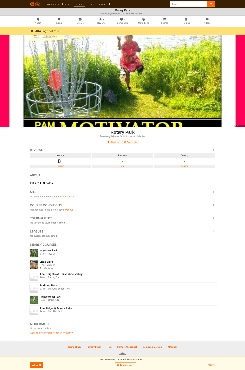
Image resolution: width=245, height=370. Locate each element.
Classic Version (153, 347)
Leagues (66, 4)
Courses (79, 4)
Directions (115, 142)
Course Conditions (46, 205)
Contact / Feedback (127, 347)
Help (109, 347)
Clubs (91, 4)
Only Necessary (125, 365)
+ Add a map (67, 196)
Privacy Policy (94, 347)
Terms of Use (75, 347)
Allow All (36, 365)
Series (101, 4)
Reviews (36, 150)
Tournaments (51, 4)
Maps (34, 192)
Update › (69, 209)
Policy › (211, 365)
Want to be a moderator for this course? (51, 332)
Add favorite (132, 142)
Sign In (173, 347)
